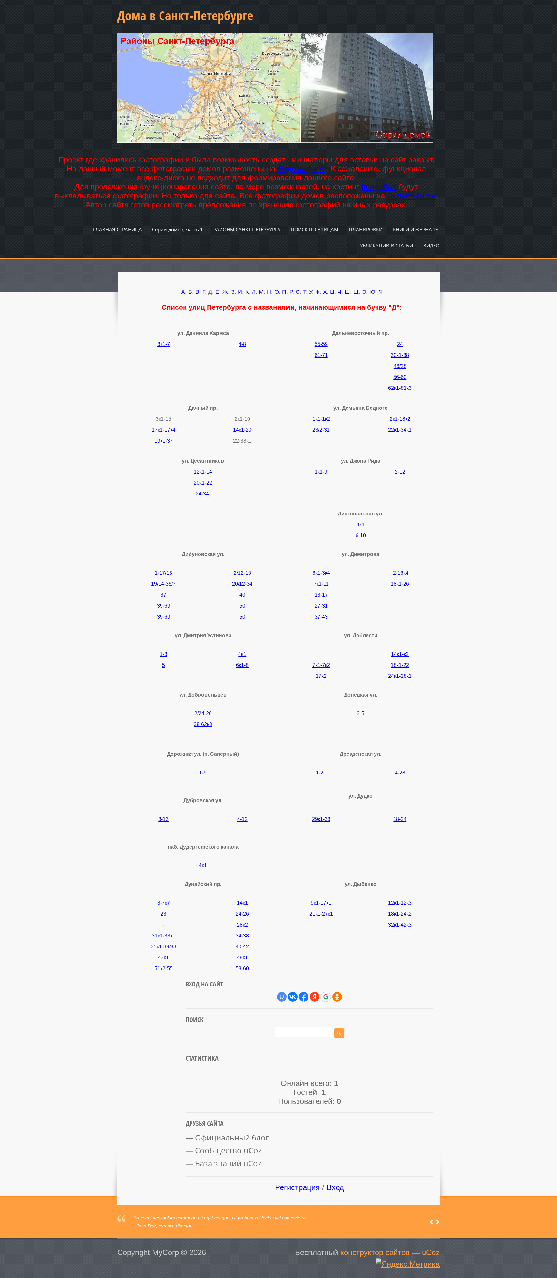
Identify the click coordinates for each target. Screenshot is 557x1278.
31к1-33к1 (163, 935)
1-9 (203, 772)
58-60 (242, 968)
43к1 (163, 957)
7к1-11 (321, 584)
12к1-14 (203, 472)
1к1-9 (321, 472)
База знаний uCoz (228, 1163)
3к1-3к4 (321, 573)
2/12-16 (242, 573)
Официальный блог (232, 1137)
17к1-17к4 (163, 430)
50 (242, 606)
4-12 (242, 819)
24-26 (242, 914)
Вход (335, 1187)
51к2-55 (163, 968)
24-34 (202, 493)
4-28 (400, 772)
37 (163, 595)
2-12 (400, 472)
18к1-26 (400, 584)
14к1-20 (242, 430)
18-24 (399, 819)
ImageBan (378, 186)
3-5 (360, 713)
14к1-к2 (400, 654)
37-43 (321, 617)
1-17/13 (163, 573)
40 (242, 595)
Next (438, 1222)
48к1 (242, 957)
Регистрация (297, 1187)
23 (163, 914)
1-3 (163, 654)
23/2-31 (321, 430)
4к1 (361, 524)
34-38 (242, 935)
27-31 (321, 606)
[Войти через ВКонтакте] (293, 997)
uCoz (431, 1252)
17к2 (321, 676)
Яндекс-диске (302, 168)
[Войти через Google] (326, 997)
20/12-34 (242, 584)
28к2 (242, 924)
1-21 (321, 772)
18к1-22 (400, 665)
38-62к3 (203, 724)
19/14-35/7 (163, 584)
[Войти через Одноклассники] (337, 997)
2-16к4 (400, 573)
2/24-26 (203, 713)
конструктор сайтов (375, 1252)
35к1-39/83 (163, 946)
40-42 (242, 946)
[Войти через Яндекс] (314, 997)
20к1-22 (203, 482)
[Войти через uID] (282, 997)
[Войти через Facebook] (303, 997)
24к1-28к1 (400, 676)
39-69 (163, 606)
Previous (431, 1222)
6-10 (361, 535)
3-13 (163, 819)
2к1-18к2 (400, 419)
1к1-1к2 (321, 419)
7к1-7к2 (321, 665)
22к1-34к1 (400, 430)
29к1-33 (321, 819)
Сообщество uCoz (228, 1150)
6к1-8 (242, 665)
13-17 (321, 595)
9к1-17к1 (321, 903)
